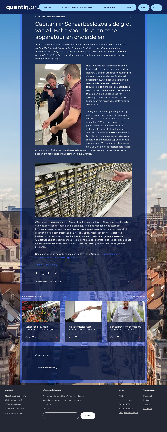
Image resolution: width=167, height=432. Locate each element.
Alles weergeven (138, 296)
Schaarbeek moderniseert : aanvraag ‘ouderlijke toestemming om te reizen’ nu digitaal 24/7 (125, 328)
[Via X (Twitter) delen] (43, 273)
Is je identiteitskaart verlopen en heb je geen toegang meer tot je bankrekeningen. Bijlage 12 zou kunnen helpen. (82, 328)
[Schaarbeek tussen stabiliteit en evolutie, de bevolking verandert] (41, 311)
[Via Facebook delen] (36, 273)
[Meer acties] (130, 16)
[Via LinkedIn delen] (49, 273)
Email (45, 409)
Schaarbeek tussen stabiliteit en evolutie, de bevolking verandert (39, 328)
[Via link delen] (55, 273)
